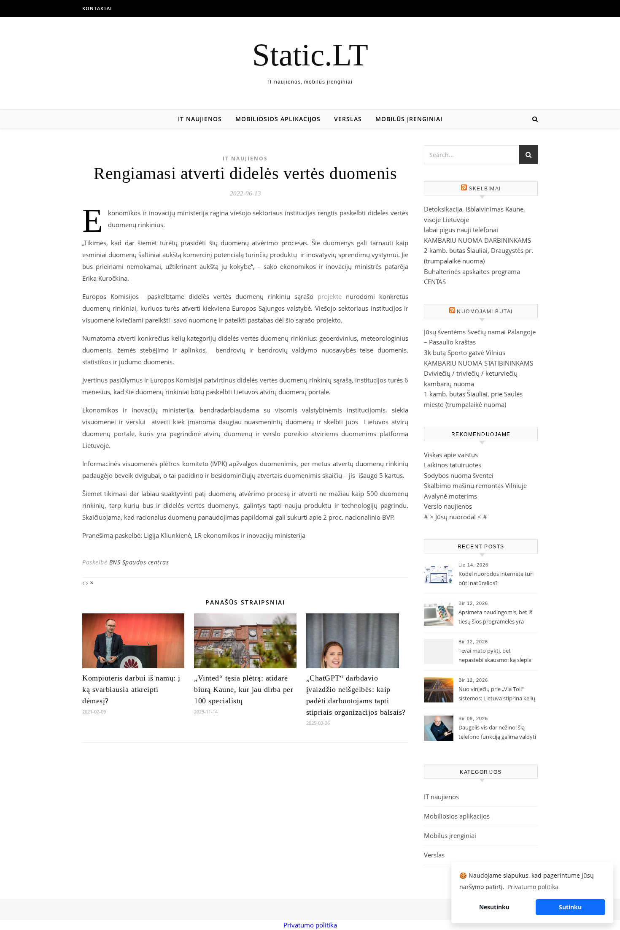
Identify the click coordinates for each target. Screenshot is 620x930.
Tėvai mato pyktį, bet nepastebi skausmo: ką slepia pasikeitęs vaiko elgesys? (494, 656)
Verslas (348, 119)
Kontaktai (97, 8)
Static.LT (310, 54)
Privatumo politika (310, 925)
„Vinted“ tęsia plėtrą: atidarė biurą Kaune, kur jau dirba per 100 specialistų (243, 689)
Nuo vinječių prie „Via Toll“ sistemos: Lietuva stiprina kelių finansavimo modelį (496, 694)
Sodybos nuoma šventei (458, 475)
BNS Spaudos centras (139, 562)
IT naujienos (200, 119)
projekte (330, 296)
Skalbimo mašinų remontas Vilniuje (475, 485)
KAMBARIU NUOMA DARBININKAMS (477, 240)
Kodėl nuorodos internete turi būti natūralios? (496, 578)
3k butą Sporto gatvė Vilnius (464, 352)
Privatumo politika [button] (532, 887)
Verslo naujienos (448, 506)
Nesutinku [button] (494, 907)
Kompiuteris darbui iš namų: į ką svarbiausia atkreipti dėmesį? (131, 689)
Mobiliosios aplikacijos (278, 119)
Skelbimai (485, 189)
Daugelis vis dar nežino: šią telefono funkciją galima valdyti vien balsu (497, 733)
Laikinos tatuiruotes (452, 465)
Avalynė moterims (450, 496)
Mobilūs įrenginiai (408, 119)
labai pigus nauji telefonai (461, 229)
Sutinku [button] (570, 907)
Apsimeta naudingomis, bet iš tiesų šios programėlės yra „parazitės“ (495, 617)
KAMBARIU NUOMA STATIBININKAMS (478, 363)
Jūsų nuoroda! (455, 516)
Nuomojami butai (485, 312)
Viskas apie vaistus (451, 454)
